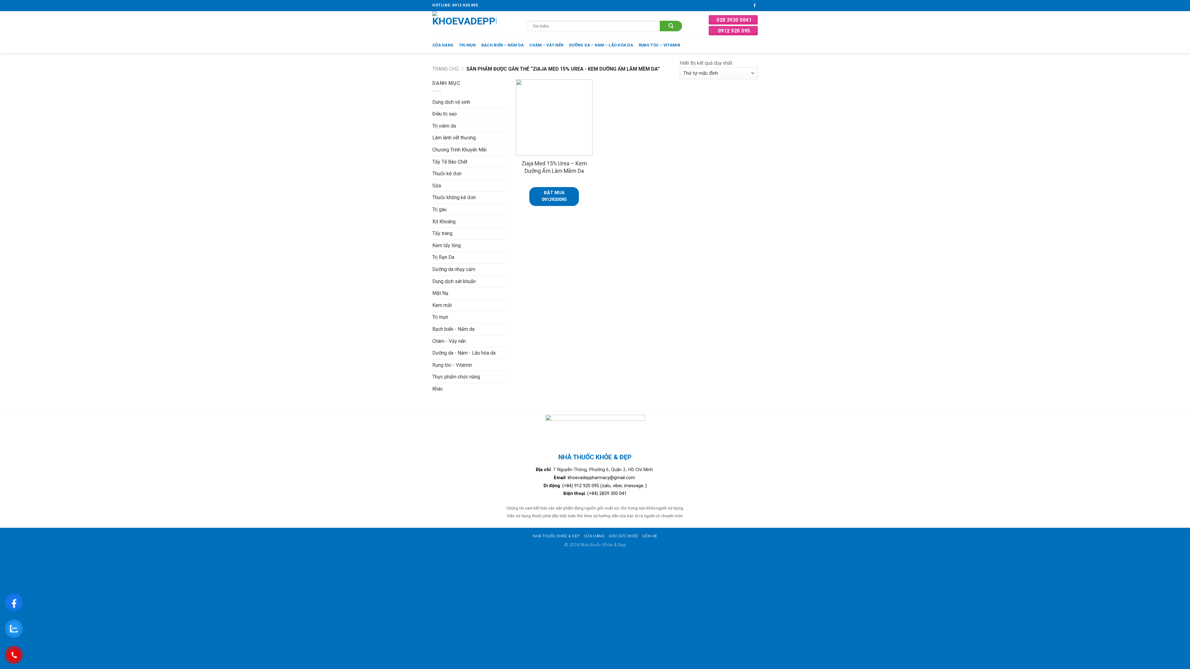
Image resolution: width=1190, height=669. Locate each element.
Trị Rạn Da (443, 257)
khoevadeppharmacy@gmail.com (602, 477)
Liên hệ (649, 536)
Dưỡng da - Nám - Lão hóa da (464, 353)
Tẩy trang (442, 233)
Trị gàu (439, 209)
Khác (437, 389)
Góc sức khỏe (623, 536)
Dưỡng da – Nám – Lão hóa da (601, 45)
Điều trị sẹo (444, 114)
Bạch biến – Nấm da (502, 45)
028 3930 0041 (733, 20)
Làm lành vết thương (454, 138)
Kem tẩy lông (446, 245)
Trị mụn (467, 45)
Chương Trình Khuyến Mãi (459, 150)
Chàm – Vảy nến (546, 45)
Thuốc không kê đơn (454, 197)
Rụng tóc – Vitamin (660, 45)
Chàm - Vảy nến (449, 341)
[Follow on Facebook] (754, 5)
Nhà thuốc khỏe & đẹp (556, 536)
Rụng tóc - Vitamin (452, 365)
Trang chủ (445, 69)
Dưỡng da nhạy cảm (453, 269)
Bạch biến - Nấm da (453, 329)
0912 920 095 (734, 31)
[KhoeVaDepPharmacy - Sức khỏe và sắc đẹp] (464, 24)
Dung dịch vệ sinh (451, 102)
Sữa (436, 186)
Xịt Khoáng (444, 222)
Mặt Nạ (440, 293)
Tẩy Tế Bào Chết (449, 162)
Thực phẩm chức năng (456, 377)
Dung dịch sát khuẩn (454, 281)
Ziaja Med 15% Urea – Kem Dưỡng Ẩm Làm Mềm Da (554, 167)
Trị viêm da (444, 126)
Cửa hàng (442, 45)
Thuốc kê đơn (446, 174)
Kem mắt (442, 305)
